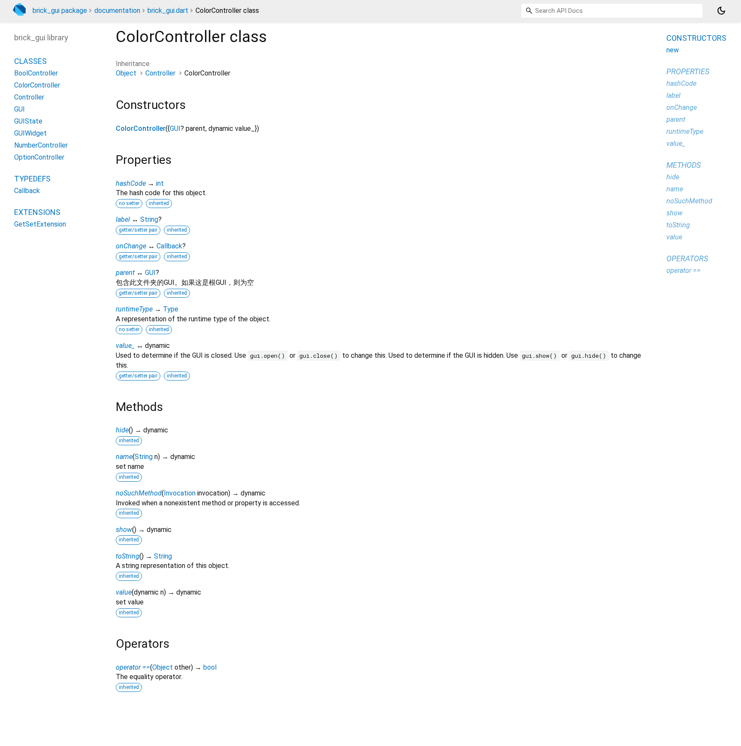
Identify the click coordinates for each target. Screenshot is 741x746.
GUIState (28, 121)
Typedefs (32, 178)
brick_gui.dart (168, 10)
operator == (133, 667)
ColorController (141, 128)
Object (126, 73)
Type (170, 309)
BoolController (36, 73)
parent (125, 273)
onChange (131, 246)
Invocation (180, 493)
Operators (687, 258)
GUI (175, 128)
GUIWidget (30, 133)
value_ (125, 345)
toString (127, 556)
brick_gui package (60, 10)
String (149, 219)
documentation (117, 10)
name (124, 457)
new (672, 50)
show (124, 530)
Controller (160, 73)
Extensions (37, 212)
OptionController (39, 157)
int (160, 183)
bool (210, 667)
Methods (683, 164)
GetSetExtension (40, 224)
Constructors (696, 37)
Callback (169, 246)
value (124, 592)
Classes (30, 61)
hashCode (131, 183)
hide (122, 430)
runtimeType (134, 309)
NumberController (41, 145)
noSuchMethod (139, 493)
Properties (687, 71)
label (123, 219)
